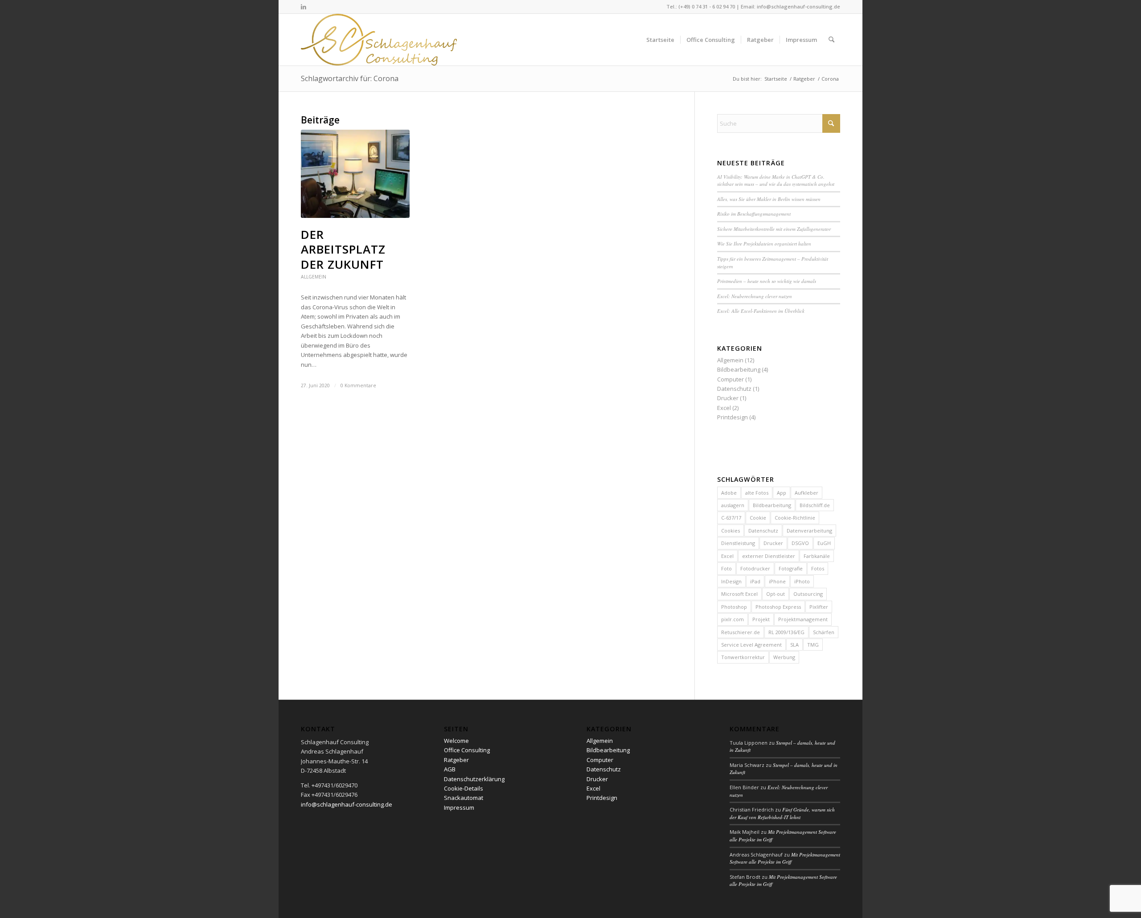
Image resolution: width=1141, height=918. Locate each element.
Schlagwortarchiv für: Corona (349, 78)
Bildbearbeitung (738, 369)
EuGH (824, 543)
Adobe (729, 492)
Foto (726, 568)
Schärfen (823, 632)
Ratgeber (456, 760)
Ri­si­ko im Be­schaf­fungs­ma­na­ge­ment (754, 213)
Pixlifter (818, 606)
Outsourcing (808, 593)
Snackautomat (463, 798)
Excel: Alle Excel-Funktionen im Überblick (760, 310)
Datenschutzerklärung (474, 779)
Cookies (730, 530)
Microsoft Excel (739, 593)
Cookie (758, 517)
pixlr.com (732, 619)
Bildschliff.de (815, 505)
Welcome (456, 741)
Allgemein (313, 277)
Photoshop (734, 606)
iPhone (777, 581)
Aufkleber (806, 492)
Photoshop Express (778, 606)
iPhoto (802, 581)
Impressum (459, 807)
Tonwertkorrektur (743, 657)
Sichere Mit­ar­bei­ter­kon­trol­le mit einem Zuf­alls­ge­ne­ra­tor (774, 228)
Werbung (784, 657)
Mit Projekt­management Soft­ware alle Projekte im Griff (785, 858)
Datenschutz (734, 389)
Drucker (728, 398)
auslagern (732, 505)
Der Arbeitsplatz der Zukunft (343, 249)
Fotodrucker (755, 568)
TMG (813, 644)
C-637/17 (731, 517)
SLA (794, 644)
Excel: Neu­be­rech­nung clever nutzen (754, 296)
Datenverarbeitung (809, 530)
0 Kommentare (358, 385)
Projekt (761, 619)
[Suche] (831, 40)
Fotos (817, 568)
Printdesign (732, 417)
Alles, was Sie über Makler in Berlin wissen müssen (769, 199)
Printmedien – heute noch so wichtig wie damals (766, 281)
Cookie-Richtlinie (795, 517)
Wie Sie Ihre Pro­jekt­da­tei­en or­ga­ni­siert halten (764, 243)
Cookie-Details (463, 788)
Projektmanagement (803, 619)
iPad (755, 581)
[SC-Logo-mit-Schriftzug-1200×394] (379, 40)
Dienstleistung (738, 543)
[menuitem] (660, 40)
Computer (730, 379)
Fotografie (791, 568)
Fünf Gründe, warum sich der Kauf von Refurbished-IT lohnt (782, 813)
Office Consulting (467, 750)
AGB (450, 769)
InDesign (731, 581)
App (781, 492)
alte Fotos (756, 492)
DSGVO (800, 543)
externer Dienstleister (768, 556)
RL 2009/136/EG (786, 632)
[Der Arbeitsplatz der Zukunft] (355, 174)
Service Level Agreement (751, 644)
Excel (724, 408)
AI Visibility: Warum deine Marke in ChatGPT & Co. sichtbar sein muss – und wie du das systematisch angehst (775, 180)
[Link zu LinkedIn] (303, 6)
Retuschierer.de (740, 632)
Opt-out (775, 593)
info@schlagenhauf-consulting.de (798, 6)
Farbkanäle (817, 556)
